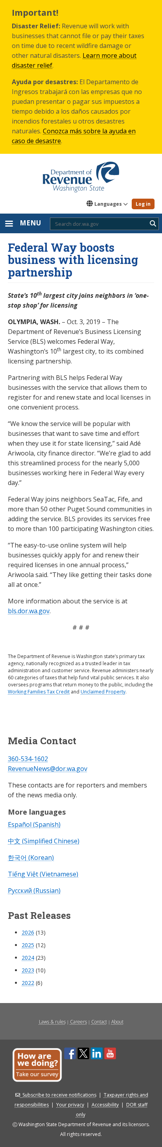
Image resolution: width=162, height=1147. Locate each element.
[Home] (81, 174)
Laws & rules (52, 1021)
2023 (28, 970)
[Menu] (8, 224)
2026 (28, 932)
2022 (28, 983)
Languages (108, 204)
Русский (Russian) (34, 890)
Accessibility (105, 1104)
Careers (78, 1021)
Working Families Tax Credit (39, 691)
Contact (99, 1021)
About (117, 1021)
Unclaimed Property (103, 691)
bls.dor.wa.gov (29, 611)
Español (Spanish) (34, 824)
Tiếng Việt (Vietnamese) (43, 874)
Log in (143, 204)
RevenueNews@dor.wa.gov (47, 768)
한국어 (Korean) (31, 857)
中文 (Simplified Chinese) (43, 841)
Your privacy (70, 1104)
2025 (28, 945)
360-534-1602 (28, 758)
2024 (28, 957)
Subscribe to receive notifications (59, 1095)
